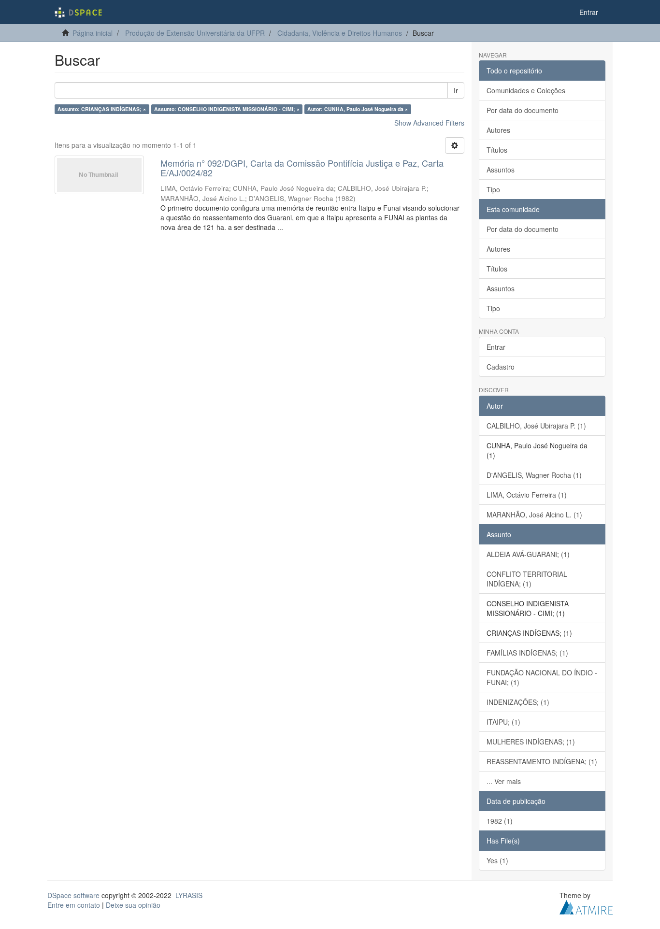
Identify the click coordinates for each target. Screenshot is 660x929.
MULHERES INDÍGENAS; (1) (531, 741)
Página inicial (92, 33)
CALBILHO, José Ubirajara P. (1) (536, 425)
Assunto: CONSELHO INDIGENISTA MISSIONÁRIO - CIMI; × (227, 109)
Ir (456, 90)
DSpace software (73, 895)
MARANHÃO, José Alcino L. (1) (534, 514)
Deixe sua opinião (133, 905)
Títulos (497, 150)
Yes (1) (497, 860)
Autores (498, 130)
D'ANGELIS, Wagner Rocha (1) (534, 475)
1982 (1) (500, 821)
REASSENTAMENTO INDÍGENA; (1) (542, 761)
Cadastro (501, 367)
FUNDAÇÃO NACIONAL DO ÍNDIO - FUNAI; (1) (542, 677)
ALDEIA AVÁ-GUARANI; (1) (528, 554)
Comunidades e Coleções (526, 90)
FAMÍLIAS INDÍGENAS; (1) (527, 652)
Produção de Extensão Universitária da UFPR (195, 33)
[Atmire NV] (586, 906)
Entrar (496, 347)
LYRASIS (188, 895)
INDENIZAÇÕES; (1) (518, 702)
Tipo (493, 189)
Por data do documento (523, 110)
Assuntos (501, 169)
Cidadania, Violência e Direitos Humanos (339, 33)
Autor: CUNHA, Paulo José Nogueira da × (357, 109)
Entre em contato (73, 905)
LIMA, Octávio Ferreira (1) (527, 495)
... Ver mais (504, 781)
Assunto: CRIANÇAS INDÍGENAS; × (101, 109)
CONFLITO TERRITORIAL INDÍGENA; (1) (527, 578)
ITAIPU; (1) (503, 722)
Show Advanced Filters (429, 123)
